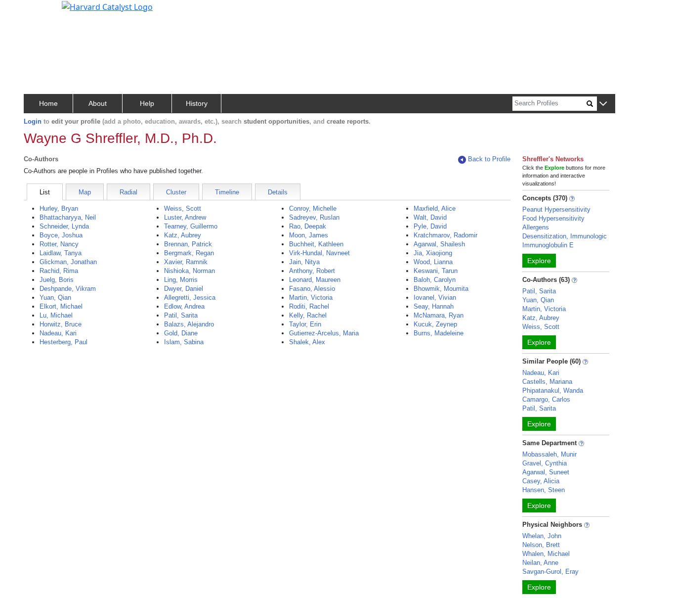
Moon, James (308, 235)
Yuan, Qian (55, 297)
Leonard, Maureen (314, 279)
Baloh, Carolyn (435, 279)
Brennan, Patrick (188, 244)
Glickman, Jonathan (68, 262)
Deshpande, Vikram (68, 288)
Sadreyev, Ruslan (314, 217)
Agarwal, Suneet (545, 472)
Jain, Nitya (304, 262)
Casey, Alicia (540, 481)
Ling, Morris (181, 279)
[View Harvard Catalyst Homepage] (107, 5)
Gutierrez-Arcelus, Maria (324, 333)
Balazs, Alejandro (189, 324)
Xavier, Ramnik (186, 262)
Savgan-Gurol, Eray (550, 571)
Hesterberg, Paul (63, 342)
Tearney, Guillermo (190, 226)
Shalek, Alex (307, 342)
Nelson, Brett (541, 545)
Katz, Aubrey (182, 235)
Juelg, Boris (57, 279)
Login (33, 121)
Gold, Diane (181, 333)
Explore (539, 261)
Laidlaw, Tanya (61, 253)
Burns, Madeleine (439, 333)
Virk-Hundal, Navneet (319, 253)
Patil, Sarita (181, 315)
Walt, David (430, 217)
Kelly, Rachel (308, 315)
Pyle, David (430, 226)
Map (85, 192)
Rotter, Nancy (59, 244)
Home (48, 103)
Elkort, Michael (61, 306)
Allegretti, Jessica (189, 297)
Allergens (535, 227)
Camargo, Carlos (546, 399)
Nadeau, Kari (58, 333)
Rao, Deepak (307, 226)
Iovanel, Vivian (435, 297)
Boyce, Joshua (61, 235)
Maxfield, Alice (435, 208)
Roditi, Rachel (309, 306)
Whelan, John (541, 536)
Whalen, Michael (546, 553)
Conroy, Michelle (313, 208)
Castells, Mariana (547, 381)
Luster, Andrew (185, 217)
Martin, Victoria (311, 297)
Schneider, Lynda (64, 226)
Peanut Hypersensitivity (556, 209)
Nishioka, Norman (189, 271)
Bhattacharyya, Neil (68, 217)
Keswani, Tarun (436, 271)
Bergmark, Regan (189, 253)
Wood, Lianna (433, 262)
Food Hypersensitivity (553, 218)
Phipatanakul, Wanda (552, 390)
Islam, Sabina (184, 342)
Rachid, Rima (59, 271)
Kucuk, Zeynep (435, 324)
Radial (128, 192)
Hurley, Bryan (59, 208)
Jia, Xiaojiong (433, 253)
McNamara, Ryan (439, 315)
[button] (603, 104)
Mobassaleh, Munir (549, 454)
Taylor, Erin (305, 324)
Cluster (176, 192)
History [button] (197, 103)
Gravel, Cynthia (544, 463)
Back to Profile (489, 159)
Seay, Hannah (434, 306)
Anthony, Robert (312, 271)
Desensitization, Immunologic (564, 236)
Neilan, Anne (540, 562)
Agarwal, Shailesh (439, 244)
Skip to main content (41, 11)
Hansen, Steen (543, 490)
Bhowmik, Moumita (441, 288)
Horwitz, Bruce (61, 324)
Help (147, 103)
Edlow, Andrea (184, 306)
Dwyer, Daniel (183, 288)
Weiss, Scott (182, 208)
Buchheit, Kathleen (316, 244)
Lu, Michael (56, 315)
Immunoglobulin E (548, 245)
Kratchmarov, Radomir (445, 235)
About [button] (97, 103)
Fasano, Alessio (312, 288)
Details (278, 192)
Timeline (227, 192)
